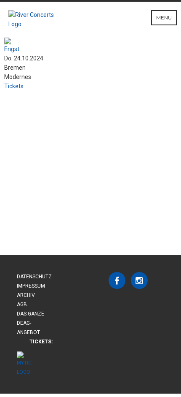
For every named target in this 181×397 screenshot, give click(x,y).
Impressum (31, 286)
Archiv (26, 295)
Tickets (14, 86)
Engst (11, 49)
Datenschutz (34, 277)
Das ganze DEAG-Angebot (30, 323)
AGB (22, 304)
